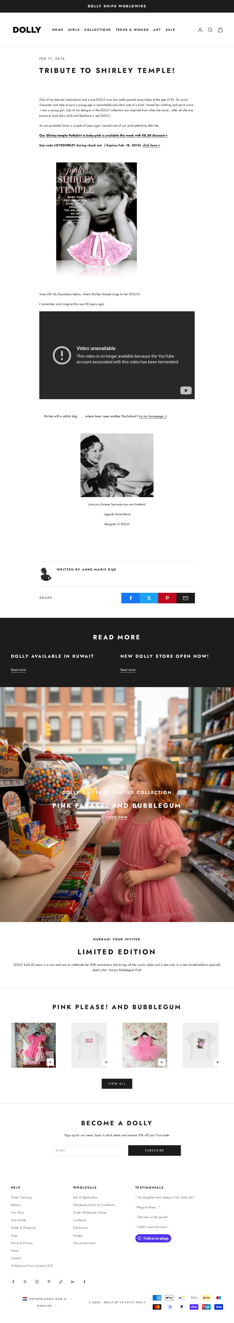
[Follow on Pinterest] (49, 1281)
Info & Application (85, 1197)
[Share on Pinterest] (167, 598)
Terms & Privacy (22, 1243)
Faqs (14, 1235)
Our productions (84, 1243)
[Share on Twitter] (149, 598)
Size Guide (18, 1220)
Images (78, 1235)
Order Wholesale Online (89, 1212)
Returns (16, 1205)
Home (58, 30)
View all (117, 1083)
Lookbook (79, 1220)
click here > (151, 145)
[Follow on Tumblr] (84, 1281)
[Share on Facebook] (131, 598)
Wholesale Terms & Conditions (94, 1205)
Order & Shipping (23, 1227)
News (15, 1250)
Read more (18, 669)
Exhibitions (80, 1227)
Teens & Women (132, 30)
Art (157, 30)
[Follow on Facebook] (13, 1281)
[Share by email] (186, 598)
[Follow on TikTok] (60, 1281)
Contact (16, 1258)
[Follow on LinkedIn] (72, 1281)
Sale (171, 30)
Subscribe (154, 1150)
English (44, 1306)
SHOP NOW (117, 817)
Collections (97, 30)
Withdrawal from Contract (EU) (32, 1265)
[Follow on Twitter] (25, 1281)
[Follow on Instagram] (37, 1281)
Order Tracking (21, 1197)
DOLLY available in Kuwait (52, 656)
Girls (74, 30)
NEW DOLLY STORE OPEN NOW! (164, 656)
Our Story (17, 1212)
